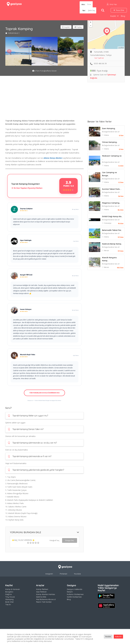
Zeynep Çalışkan (26, 209)
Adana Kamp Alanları (53, 158)
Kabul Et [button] (118, 636)
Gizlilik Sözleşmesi (74, 597)
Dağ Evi (8, 594)
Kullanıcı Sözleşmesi (75, 594)
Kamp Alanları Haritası (45, 594)
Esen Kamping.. (109, 128)
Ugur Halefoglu (25, 240)
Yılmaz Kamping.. (110, 142)
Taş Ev (8, 604)
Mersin (106, 250)
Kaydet (67, 27)
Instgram (49, 574)
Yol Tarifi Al (99, 58)
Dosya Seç (69, 540)
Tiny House (10, 597)
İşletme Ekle (41, 597)
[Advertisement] (44, 101)
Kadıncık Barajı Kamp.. (112, 244)
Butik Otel (9, 602)
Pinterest (63, 574)
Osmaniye (107, 223)
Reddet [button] (108, 636)
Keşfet (113, 16)
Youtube (77, 574)
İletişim (70, 592)
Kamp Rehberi (42, 589)
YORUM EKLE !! (13, 33)
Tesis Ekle (119, 10)
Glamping (9, 599)
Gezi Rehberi (41, 592)
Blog (123, 16)
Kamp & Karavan (12, 589)
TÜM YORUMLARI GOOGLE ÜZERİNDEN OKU (44, 393)
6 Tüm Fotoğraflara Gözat (45, 71)
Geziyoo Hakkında (74, 589)
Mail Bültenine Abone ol (46, 599)
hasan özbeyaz (25, 309)
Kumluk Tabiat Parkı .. (111, 189)
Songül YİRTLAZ (26, 275)
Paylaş (79, 27)
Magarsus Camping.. (111, 203)
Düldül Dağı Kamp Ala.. (112, 216)
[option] (18, 51)
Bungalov (9, 592)
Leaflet (121, 48)
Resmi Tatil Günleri (44, 602)
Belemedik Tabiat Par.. (112, 230)
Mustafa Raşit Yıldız (27, 354)
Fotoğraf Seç (54, 540)
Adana (106, 135)
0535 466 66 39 (100, 63)
